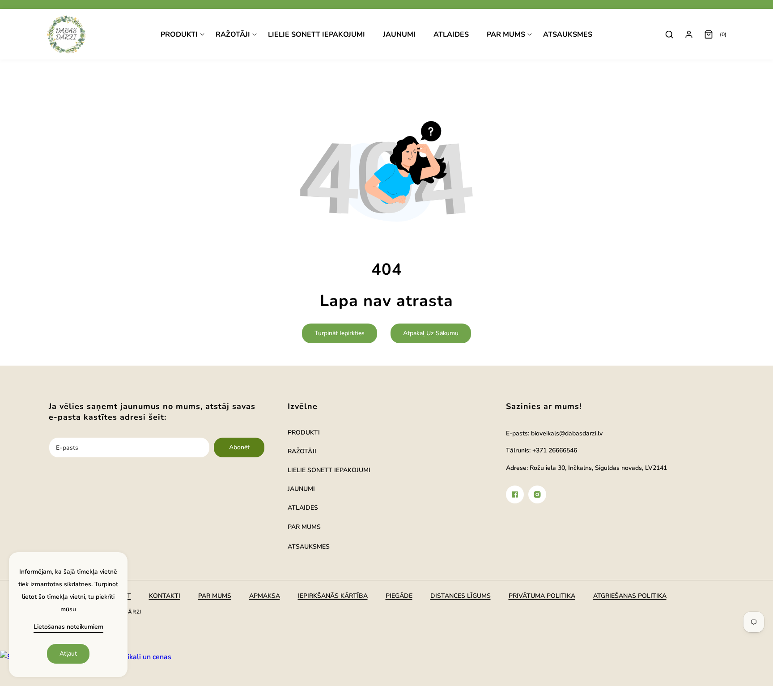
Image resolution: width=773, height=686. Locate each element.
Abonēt (239, 447)
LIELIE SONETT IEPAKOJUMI (329, 470)
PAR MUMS (304, 527)
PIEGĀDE (399, 596)
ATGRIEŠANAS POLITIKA (630, 596)
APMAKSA (264, 596)
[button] (182, 35)
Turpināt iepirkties (339, 333)
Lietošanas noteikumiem (68, 626)
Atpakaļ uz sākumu (431, 333)
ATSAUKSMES (309, 546)
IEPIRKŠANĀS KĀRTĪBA (333, 596)
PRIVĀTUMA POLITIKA (542, 596)
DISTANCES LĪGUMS (460, 596)
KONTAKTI (164, 596)
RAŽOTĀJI (302, 451)
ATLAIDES (303, 507)
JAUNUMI (301, 489)
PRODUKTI (304, 432)
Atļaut (68, 653)
